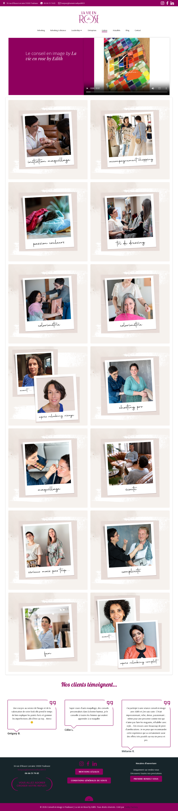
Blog (127, 30)
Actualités (116, 30)
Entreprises (92, 30)
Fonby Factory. (131, 807)
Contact (138, 30)
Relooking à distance (58, 30)
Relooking (41, 30)
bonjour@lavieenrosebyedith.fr (32, 769)
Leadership (75, 30)
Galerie (104, 30)
